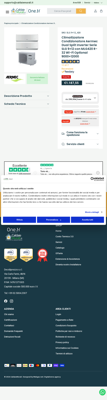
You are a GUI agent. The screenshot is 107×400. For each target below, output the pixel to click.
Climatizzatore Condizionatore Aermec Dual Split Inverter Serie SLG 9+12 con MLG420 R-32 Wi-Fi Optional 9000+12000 (39, 23)
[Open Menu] (7, 12)
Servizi (87, 3)
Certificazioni (10, 320)
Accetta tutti (87, 220)
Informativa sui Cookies (67, 348)
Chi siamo (9, 314)
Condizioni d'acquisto (66, 325)
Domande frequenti (13, 331)
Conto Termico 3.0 (64, 236)
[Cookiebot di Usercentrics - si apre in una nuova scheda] (92, 179)
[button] (101, 11)
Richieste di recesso (65, 337)
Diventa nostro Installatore (68, 264)
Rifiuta (20, 220)
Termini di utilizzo (64, 353)
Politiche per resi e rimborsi (69, 331)
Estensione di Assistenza (68, 259)
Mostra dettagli (92, 212)
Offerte (59, 253)
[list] (26, 50)
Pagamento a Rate (64, 320)
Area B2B (77, 3)
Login (58, 314)
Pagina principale (11, 23)
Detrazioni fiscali (12, 337)
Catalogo (60, 248)
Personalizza (52, 220)
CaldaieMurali (16, 377)
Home (58, 231)
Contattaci (9, 325)
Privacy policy (62, 342)
